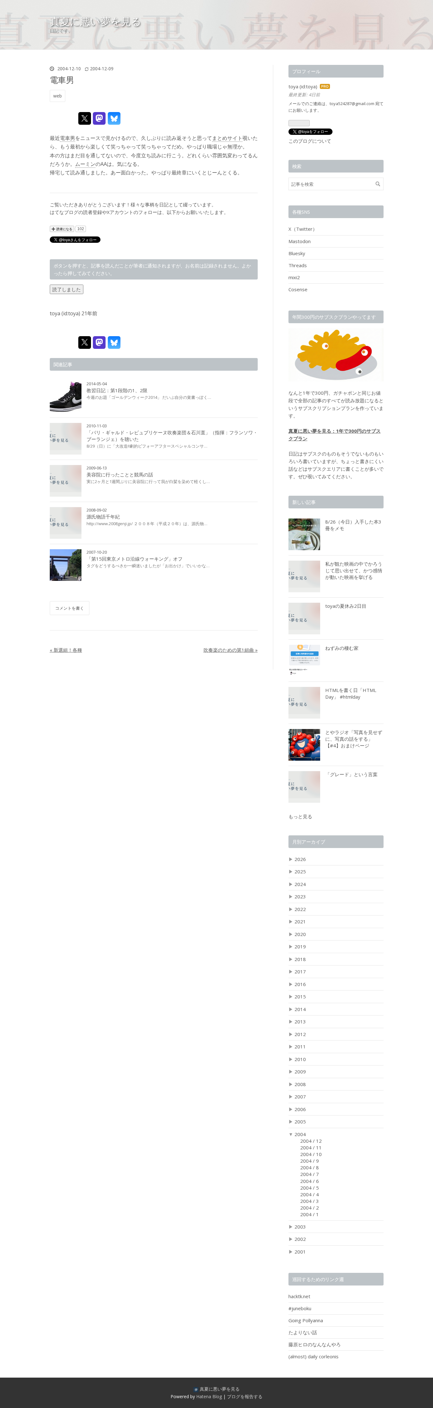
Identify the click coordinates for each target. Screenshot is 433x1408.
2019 (300, 946)
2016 (300, 984)
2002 (300, 1239)
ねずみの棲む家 (342, 648)
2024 (300, 884)
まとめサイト (227, 138)
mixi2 (294, 277)
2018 (300, 959)
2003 (300, 1226)
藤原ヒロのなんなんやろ (314, 1344)
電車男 (62, 79)
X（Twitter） (302, 229)
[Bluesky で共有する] (114, 118)
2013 (300, 1021)
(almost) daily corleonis (313, 1356)
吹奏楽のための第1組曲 (231, 650)
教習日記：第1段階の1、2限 (117, 390)
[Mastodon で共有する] (99, 118)
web (57, 96)
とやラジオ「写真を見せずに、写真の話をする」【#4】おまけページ (353, 739)
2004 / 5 (309, 1188)
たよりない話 (302, 1332)
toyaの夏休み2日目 (345, 606)
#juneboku (299, 1308)
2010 (300, 1059)
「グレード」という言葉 (351, 774)
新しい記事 (304, 502)
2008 (300, 1084)
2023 (300, 896)
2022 (300, 909)
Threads (297, 265)
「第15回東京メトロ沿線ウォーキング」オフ (135, 559)
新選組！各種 (66, 650)
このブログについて (309, 141)
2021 (300, 921)
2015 (300, 996)
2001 (300, 1251)
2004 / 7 (309, 1174)
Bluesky (296, 253)
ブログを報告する (244, 1396)
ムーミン (85, 163)
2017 (300, 971)
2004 (300, 1134)
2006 (300, 1109)
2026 (300, 859)
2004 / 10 (311, 1154)
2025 (300, 871)
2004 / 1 (309, 1214)
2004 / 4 (309, 1194)
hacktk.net (299, 1296)
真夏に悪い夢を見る (95, 21)
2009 (300, 1071)
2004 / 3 (309, 1201)
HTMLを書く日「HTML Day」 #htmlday (350, 693)
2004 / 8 (309, 1167)
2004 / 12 (311, 1141)
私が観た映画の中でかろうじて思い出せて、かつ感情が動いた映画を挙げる (353, 570)
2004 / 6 (309, 1181)
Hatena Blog (209, 1396)
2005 (300, 1121)
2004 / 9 (309, 1161)
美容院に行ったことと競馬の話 (120, 474)
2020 (300, 934)
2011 (300, 1046)
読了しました (66, 289)
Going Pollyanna (305, 1320)
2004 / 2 (309, 1207)
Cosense (297, 289)
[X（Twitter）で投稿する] (84, 118)
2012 (300, 1034)
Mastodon (299, 241)
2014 (300, 1009)
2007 (300, 1096)
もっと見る (300, 816)
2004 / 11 (311, 1147)
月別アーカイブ (308, 842)
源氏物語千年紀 (103, 516)
